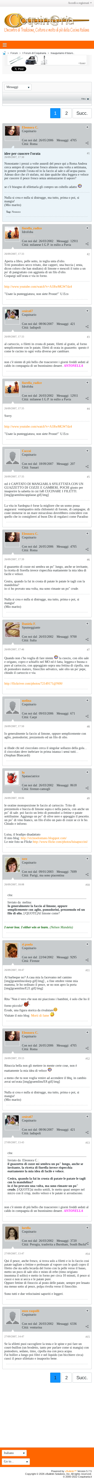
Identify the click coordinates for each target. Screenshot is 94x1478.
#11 (88, 970)
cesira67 (27, 311)
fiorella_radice (32, 228)
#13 (88, 1142)
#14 (88, 1254)
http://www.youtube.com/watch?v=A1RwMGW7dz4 (38, 286)
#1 (88, 153)
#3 (88, 337)
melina (26, 700)
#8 (88, 726)
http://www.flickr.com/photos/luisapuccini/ (60, 841)
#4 (88, 408)
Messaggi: (63, 140)
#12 (88, 1058)
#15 (88, 1337)
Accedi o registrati (78, 3)
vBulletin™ (71, 1471)
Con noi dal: (30, 140)
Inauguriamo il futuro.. (62, 53)
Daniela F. (29, 624)
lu (23, 772)
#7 (88, 649)
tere (24, 859)
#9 (88, 798)
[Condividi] (86, 143)
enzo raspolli (30, 1311)
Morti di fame (40, 1015)
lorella (26, 1228)
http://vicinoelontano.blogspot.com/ (44, 838)
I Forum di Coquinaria (34, 53)
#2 (88, 254)
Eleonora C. (30, 127)
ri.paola (27, 944)
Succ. (82, 113)
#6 (88, 559)
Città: (25, 144)
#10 (88, 884)
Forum (14, 53)
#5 (88, 477)
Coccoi (26, 451)
